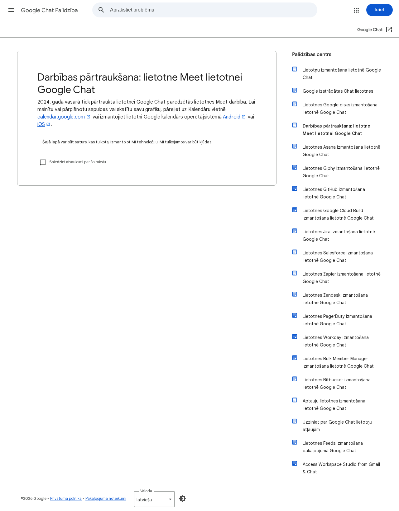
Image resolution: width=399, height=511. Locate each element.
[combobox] (213, 10)
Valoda (146, 491)
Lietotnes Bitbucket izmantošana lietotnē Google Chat (337, 383)
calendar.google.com (61, 117)
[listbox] (154, 499)
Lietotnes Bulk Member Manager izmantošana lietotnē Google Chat (338, 362)
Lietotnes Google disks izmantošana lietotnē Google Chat (340, 108)
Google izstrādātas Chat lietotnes (338, 91)
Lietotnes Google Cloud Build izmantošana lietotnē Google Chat (338, 214)
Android (231, 117)
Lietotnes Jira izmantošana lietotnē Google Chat (339, 235)
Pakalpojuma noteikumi (105, 498)
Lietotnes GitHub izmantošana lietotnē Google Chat (334, 193)
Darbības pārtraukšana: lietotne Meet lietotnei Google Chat (336, 129)
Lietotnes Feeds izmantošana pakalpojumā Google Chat (333, 446)
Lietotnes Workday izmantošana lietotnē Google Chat (336, 341)
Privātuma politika (66, 498)
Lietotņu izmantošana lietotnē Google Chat (342, 73)
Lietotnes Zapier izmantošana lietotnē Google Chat (342, 277)
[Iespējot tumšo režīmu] (182, 498)
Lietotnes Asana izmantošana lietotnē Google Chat (341, 150)
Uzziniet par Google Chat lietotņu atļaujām (337, 425)
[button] (11, 9)
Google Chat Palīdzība (49, 10)
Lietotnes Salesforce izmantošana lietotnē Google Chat (338, 256)
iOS (41, 124)
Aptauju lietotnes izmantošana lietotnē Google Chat (334, 404)
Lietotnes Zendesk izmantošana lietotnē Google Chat (335, 298)
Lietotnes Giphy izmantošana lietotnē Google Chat (341, 172)
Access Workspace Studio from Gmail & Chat (341, 468)
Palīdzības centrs (311, 54)
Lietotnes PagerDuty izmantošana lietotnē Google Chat (337, 320)
